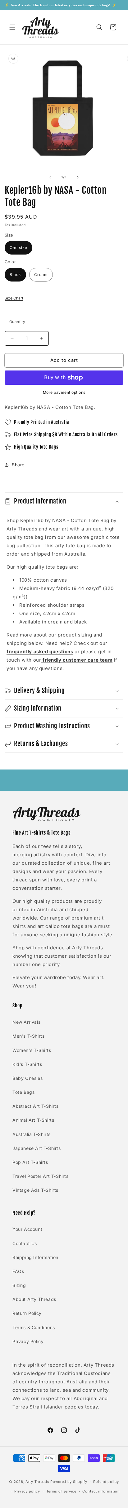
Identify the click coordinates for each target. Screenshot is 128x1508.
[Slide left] (50, 177)
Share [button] (18, 464)
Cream (41, 274)
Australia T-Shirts (31, 1134)
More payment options (64, 392)
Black (15, 274)
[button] (12, 27)
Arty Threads (37, 1481)
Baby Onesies (27, 1078)
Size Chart (14, 298)
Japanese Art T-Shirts (36, 1148)
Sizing (19, 1285)
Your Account (27, 1229)
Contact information (101, 1491)
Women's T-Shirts (31, 1050)
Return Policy (27, 1313)
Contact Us (24, 1243)
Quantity (17, 321)
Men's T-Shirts (28, 1036)
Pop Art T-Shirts (30, 1162)
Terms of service (61, 1491)
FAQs (18, 1271)
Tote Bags (23, 1092)
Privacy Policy (27, 1341)
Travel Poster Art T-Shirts (40, 1176)
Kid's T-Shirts (27, 1064)
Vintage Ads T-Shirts (35, 1190)
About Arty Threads (34, 1299)
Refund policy (106, 1481)
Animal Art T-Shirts (33, 1120)
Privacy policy (27, 1491)
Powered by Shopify (68, 1481)
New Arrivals (26, 1022)
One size (18, 247)
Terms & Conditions (33, 1327)
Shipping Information (35, 1257)
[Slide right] (78, 177)
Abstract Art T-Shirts (35, 1106)
